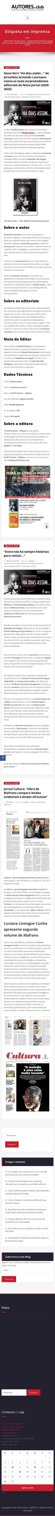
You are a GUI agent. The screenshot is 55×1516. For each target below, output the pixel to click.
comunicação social (12, 97)
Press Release (12, 94)
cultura (33, 802)
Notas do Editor (12, 561)
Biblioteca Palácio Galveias (32, 563)
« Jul (3, 1492)
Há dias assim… (29, 132)
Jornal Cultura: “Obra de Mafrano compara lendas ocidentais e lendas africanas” (25, 793)
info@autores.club (9, 1432)
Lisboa (33, 566)
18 (20, 1472)
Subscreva (9, 1279)
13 (35, 1467)
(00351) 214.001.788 (10, 1429)
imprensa (25, 97)
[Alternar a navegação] (27, 18)
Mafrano (7, 804)
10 (13, 1467)
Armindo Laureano (42, 94)
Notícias (9, 802)
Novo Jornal (35, 97)
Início (27, 38)
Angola (30, 94)
